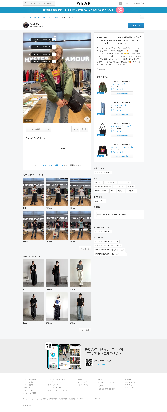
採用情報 (62, 399)
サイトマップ (82, 382)
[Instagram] (103, 389)
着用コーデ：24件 (117, 152)
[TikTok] (110, 389)
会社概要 (43, 399)
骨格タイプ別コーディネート (57, 390)
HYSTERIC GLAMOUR (120, 81)
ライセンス (96, 399)
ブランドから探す (29, 390)
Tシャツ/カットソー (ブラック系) (122, 147)
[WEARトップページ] (24, 17)
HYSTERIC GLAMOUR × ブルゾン (106, 241)
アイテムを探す (28, 385)
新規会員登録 (139, 3)
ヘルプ (80, 379)
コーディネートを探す (30, 379)
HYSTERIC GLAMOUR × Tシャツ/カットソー (110, 254)
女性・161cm (99, 201)
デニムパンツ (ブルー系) (119, 105)
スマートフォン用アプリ (53, 165)
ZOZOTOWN (129, 382)
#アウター (132, 191)
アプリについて (99, 364)
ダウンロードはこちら (104, 361)
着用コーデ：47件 (117, 89)
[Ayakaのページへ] (26, 25)
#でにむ (131, 187)
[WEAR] (83, 3)
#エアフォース (119, 187)
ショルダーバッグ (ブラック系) (121, 126)
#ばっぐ (121, 191)
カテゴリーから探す (29, 393)
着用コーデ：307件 (117, 131)
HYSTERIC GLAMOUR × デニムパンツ (108, 245)
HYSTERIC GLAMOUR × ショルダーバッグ (109, 250)
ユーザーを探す (28, 382)
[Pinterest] (113, 389)
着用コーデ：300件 (117, 110)
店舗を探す (26, 387)
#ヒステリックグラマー (103, 187)
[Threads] (106, 389)
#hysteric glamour (101, 191)
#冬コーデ (98, 182)
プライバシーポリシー (84, 399)
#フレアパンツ (124, 182)
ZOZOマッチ (129, 387)
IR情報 (52, 399)
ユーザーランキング (54, 382)
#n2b (112, 191)
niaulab (127, 385)
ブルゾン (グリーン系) (118, 84)
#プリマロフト (111, 182)
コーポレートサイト (29, 399)
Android (109, 382)
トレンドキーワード (54, 387)
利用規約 (72, 399)
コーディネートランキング (57, 379)
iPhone (100, 382)
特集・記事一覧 (53, 385)
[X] (99, 389)
